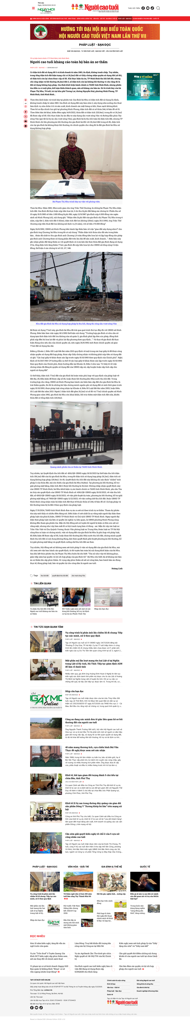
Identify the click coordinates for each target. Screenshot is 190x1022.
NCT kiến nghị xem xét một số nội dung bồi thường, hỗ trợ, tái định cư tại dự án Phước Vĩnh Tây (76, 611)
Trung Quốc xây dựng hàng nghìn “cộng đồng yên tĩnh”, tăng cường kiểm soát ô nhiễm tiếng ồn (138, 912)
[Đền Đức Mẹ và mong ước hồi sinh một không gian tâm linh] (87, 923)
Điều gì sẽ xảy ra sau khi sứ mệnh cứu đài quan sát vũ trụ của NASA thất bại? (144, 896)
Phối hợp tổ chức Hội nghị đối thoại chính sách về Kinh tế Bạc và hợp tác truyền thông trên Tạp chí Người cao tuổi (105, 920)
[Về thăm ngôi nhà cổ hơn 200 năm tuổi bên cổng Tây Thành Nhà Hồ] (78, 882)
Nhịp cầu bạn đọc (73, 51)
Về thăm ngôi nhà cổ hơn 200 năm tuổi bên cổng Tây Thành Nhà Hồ (78, 895)
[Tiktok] (152, 8)
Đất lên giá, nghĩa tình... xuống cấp (111, 894)
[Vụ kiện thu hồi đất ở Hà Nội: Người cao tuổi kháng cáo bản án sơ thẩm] (44, 597)
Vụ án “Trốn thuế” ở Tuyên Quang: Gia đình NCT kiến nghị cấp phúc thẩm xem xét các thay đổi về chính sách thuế (48, 956)
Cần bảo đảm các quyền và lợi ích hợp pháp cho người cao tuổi (136, 967)
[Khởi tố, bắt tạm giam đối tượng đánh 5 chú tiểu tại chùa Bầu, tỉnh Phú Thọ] (46, 784)
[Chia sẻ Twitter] (26, 116)
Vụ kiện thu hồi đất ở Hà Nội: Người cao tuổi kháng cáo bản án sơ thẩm (44, 611)
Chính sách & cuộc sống (40, 18)
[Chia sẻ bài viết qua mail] (26, 121)
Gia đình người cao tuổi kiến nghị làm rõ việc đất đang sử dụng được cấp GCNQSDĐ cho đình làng (93, 969)
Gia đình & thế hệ (111, 18)
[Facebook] (143, 8)
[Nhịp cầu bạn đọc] (108, 597)
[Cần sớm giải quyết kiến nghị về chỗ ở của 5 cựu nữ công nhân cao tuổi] (46, 843)
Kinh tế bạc (72, 18)
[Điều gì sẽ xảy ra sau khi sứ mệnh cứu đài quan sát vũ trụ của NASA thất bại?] (145, 882)
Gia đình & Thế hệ (111, 867)
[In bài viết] (26, 126)
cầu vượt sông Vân (78, 576)
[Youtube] (148, 8)
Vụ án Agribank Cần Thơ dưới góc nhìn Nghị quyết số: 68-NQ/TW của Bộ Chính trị (93, 956)
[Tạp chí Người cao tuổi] (46, 13)
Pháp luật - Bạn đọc (125, 18)
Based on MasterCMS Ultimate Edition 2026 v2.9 (47, 1019)
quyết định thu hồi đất (60, 576)
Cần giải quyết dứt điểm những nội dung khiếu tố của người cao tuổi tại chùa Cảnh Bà (138, 956)
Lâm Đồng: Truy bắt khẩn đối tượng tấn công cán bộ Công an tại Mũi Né (93, 944)
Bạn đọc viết (100, 51)
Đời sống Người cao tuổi (58, 18)
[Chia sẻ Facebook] (26, 112)
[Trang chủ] (31, 18)
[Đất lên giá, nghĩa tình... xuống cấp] (112, 882)
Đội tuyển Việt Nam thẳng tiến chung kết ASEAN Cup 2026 (72, 909)
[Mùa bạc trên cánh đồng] (120, 904)
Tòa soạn (39, 997)
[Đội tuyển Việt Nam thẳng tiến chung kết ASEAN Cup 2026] (87, 909)
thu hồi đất (45, 576)
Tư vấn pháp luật (87, 51)
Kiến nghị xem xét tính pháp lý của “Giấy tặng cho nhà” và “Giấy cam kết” (138, 944)
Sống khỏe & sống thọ (84, 18)
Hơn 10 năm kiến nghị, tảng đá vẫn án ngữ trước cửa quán (47, 944)
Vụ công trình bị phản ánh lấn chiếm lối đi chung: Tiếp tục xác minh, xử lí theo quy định (43, 896)
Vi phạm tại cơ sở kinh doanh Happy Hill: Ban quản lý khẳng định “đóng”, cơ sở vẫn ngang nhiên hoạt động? (49, 969)
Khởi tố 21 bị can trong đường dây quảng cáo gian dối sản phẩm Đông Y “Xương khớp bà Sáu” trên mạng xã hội (93, 806)
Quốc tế (156, 18)
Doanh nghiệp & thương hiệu (142, 18)
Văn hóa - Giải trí (99, 18)
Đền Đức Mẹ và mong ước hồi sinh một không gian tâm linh (71, 924)
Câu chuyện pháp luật (114, 51)
